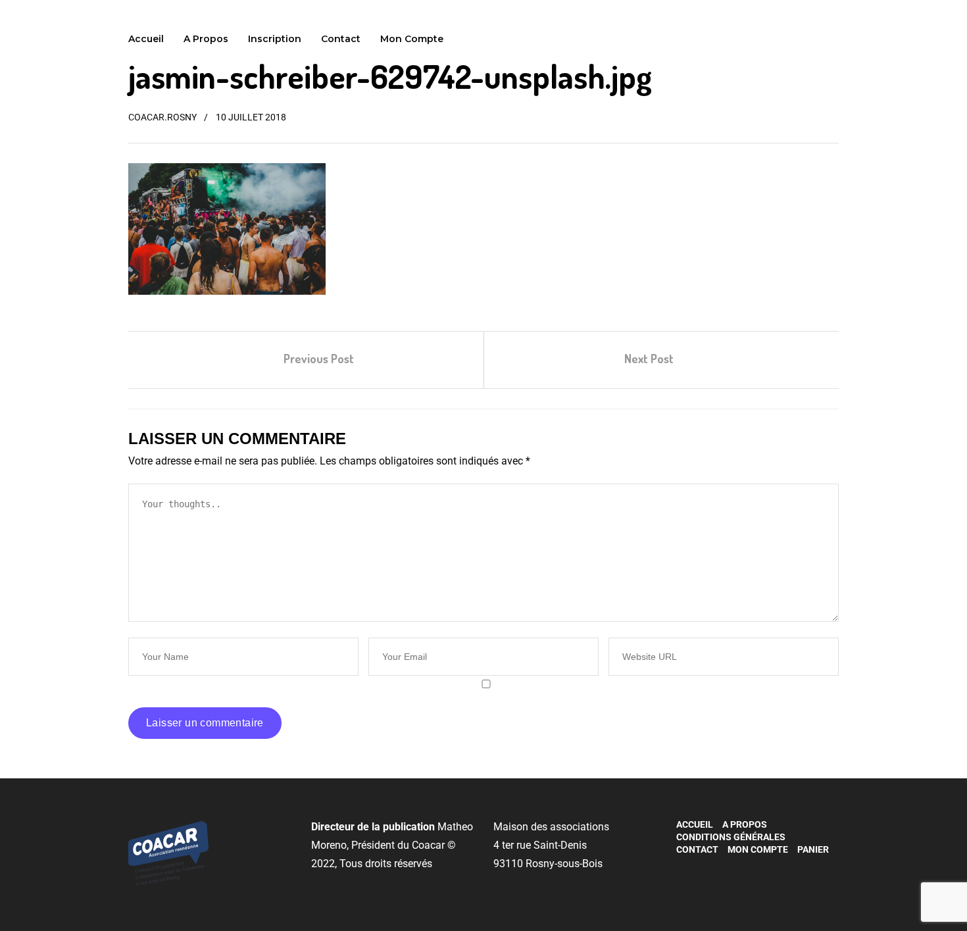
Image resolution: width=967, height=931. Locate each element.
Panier (813, 849)
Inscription (274, 39)
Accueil (146, 39)
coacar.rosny (162, 117)
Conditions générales (730, 837)
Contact (340, 39)
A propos (206, 39)
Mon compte (411, 39)
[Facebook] (681, 870)
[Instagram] (701, 870)
